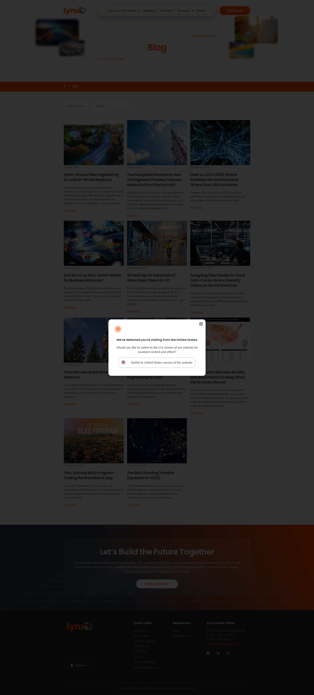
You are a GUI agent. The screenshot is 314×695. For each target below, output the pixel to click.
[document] (157, 347)
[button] (201, 324)
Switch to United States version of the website (161, 362)
